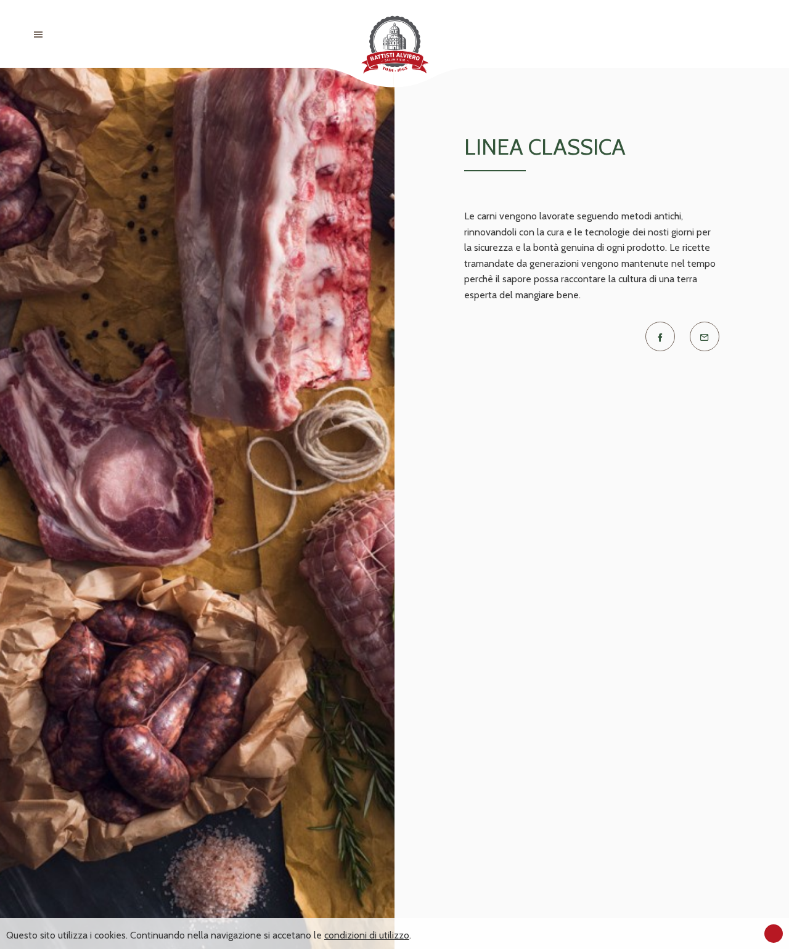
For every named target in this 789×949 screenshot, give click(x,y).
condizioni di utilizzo (366, 935)
